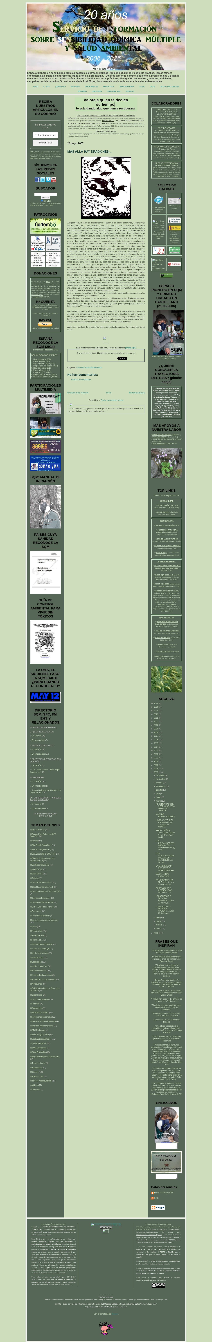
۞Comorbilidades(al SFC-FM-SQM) (45, 891)
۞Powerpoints (36, 1008)
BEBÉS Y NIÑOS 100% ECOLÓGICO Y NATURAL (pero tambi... (165, 833)
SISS (179, 356)
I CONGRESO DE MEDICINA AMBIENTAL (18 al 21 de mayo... (165, 899)
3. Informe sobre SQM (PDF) (43, 364)
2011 (156, 758)
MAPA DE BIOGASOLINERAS (165, 815)
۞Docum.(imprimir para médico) (44, 920)
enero (159, 928)
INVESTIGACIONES (127, 86)
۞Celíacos (34, 878)
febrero (159, 925)
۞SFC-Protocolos (37, 1030)
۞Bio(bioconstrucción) (39, 865)
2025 (156, 707)
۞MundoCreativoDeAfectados (89, 368)
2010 (156, 761)
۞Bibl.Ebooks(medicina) (40, 850)
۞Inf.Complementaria (39, 953)
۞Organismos (36, 995)
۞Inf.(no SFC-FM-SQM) (40, 949)
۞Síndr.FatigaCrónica (39, 1035)
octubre (159, 783)
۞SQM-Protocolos (38, 1052)
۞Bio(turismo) (36, 869)
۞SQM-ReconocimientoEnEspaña (44, 1057)
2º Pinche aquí (45, 143)
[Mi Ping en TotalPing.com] (106, 1228)
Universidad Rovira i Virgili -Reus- (168, 120)
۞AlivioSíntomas (37, 830)
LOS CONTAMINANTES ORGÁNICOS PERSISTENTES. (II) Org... (165, 857)
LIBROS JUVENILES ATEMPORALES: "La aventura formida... (164, 823)
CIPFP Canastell (171, 176)
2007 (156, 772)
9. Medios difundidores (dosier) (44, 377)
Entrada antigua (137, 392)
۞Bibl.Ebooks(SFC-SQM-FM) (42, 854)
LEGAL (142, 86)
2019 (156, 729)
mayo (158, 801)
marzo (159, 921)
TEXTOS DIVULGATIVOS (169, 86)
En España (36, 736)
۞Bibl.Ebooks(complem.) (41, 845)
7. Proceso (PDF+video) (41, 372)
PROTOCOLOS (108, 86)
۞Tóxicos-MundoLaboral (41, 1081)
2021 (156, 721)
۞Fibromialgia (36, 931)
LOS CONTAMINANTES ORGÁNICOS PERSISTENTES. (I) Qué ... (165, 845)
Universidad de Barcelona (162, 139)
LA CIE (152, 86)
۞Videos (34, 1085)
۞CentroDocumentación (40, 883)
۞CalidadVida (36, 874)
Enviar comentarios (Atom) (112, 400)
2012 (156, 754)
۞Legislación (36, 962)
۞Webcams (35, 1090)
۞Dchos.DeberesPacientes (42, 907)
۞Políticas (34, 1004)
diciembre (160, 775)
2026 (156, 703)
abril (158, 918)
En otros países (38, 740)
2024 (156, 711)
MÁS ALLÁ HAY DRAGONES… (163, 875)
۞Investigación (36, 957)
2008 (156, 769)
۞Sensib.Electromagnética (41, 1026)
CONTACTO (130, 91)
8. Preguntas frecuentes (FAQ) (44, 374)
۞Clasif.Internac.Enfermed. (41, 887)
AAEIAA (164, 168)
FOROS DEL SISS (113, 91)
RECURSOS (82, 91)
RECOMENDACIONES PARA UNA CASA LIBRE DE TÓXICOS (165, 807)
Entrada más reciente (77, 392)
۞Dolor (33, 927)
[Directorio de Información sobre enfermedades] (158, 269)
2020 (156, 725)
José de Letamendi (170, 1008)
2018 (156, 732)
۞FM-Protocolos (37, 935)
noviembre (161, 779)
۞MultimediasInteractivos (41, 975)
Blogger (115, 1314)
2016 (156, 740)
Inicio (108, 392)
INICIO (35, 86)
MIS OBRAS (75, 86)
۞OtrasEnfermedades (39, 999)
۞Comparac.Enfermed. (40, 898)
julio (158, 794)
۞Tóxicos (34, 1072)
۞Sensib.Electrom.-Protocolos (43, 1021)
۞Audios (34, 841)
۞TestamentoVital (37, 1063)
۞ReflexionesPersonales (41, 1017)
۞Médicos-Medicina (38, 966)
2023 (156, 714)
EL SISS (46, 86)
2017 (156, 736)
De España (36, 765)
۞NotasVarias (36, 984)
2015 (156, 743)
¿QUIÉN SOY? (60, 86)
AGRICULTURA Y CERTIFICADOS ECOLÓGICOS (164, 890)
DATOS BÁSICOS (91, 86)
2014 (156, 747)
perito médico (159, 116)
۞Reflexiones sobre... (39, 1013)
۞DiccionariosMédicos (40, 916)
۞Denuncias (35, 911)
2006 (156, 933)
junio (158, 797)
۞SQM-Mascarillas (38, 1048)
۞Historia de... (36, 940)
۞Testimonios (36, 1068)
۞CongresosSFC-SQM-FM (41, 902)
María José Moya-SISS (164, 1193)
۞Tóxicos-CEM (36, 1076)
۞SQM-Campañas (38, 1043)
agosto (159, 790)
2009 (156, 765)
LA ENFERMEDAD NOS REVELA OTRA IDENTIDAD (165, 868)
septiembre (161, 786)
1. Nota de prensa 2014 (41, 359)
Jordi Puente (163, 1062)
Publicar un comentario (81, 380)
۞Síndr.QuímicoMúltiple (40, 1039)
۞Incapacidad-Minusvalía (41, 944)
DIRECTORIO (97, 91)
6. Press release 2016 (40, 370)
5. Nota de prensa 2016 (41, 368)
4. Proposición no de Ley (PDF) (44, 366)
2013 (156, 750)
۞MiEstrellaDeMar (38, 971)
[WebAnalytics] (106, 1233)
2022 (156, 718)
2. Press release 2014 (40, 361)
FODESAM (167, 151)
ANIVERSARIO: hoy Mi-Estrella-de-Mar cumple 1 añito (165, 882)
